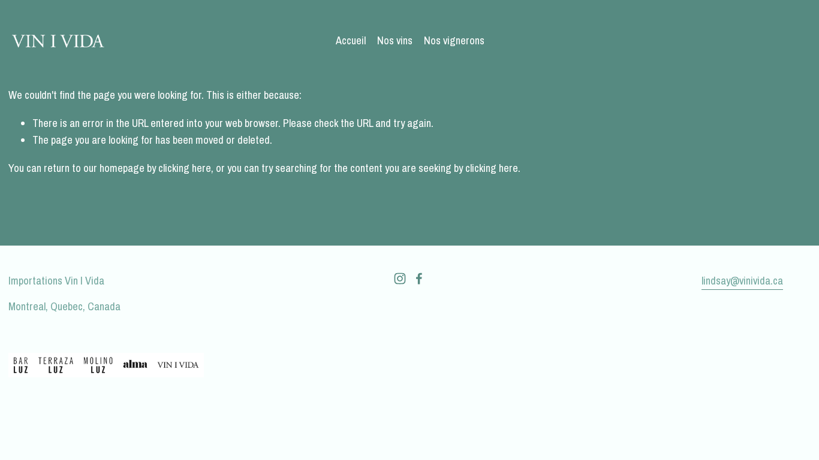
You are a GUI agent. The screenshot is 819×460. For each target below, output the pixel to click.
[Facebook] (419, 279)
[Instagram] (400, 279)
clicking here (184, 168)
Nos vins (394, 40)
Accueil (351, 40)
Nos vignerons (454, 40)
